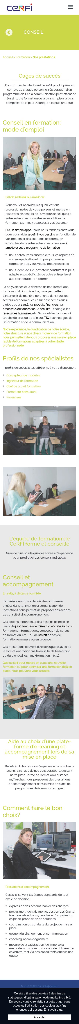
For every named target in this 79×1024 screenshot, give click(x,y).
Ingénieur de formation (22, 381)
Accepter (39, 1017)
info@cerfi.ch (50, 986)
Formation (23, 57)
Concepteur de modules (23, 375)
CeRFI (19, 7)
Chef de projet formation (23, 386)
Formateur (13, 397)
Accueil (8, 57)
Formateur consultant (21, 392)
